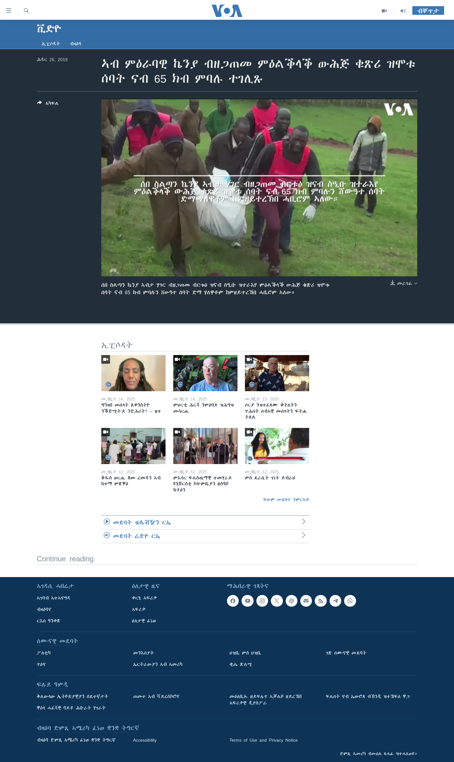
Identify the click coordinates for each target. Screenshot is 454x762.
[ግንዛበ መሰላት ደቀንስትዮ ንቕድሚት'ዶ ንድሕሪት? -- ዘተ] (133, 373)
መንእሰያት (143, 653)
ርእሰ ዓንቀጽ (49, 621)
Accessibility (145, 740)
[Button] (48, 104)
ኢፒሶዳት (51, 44)
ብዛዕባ (75, 44)
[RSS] (320, 601)
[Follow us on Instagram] (262, 601)
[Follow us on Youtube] (247, 601)
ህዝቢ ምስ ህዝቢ (245, 653)
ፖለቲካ (44, 653)
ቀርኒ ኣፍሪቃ (144, 598)
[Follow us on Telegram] (335, 601)
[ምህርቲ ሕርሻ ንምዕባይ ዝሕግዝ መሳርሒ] (205, 373)
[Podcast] (291, 601)
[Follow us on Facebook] (233, 601)
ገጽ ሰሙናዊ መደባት (346, 653)
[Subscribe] (306, 601)
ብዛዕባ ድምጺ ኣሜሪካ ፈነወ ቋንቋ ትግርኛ (76, 740)
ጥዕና (41, 664)
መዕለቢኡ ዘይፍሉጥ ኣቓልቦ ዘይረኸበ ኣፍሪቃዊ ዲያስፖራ (265, 700)
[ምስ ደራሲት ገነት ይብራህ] (277, 446)
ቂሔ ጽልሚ (240, 664)
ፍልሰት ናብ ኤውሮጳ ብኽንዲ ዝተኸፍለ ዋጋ (368, 696)
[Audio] (403, 10)
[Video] (384, 10)
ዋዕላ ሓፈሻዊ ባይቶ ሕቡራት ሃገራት (71, 708)
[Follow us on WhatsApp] (350, 601)
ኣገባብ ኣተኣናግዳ (53, 598)
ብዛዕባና (44, 609)
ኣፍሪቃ (138, 609)
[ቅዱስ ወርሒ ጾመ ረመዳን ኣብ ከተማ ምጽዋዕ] (133, 446)
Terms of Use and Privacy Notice (263, 740)
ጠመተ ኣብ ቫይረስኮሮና (156, 696)
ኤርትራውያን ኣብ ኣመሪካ (158, 664)
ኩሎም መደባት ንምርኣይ (286, 499)
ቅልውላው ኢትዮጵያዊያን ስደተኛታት (72, 696)
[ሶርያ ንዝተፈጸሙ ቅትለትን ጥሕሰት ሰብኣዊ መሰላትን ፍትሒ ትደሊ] (277, 373)
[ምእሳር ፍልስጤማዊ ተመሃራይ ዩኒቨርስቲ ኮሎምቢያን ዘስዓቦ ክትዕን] (205, 446)
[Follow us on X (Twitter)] (277, 601)
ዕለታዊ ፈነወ (144, 621)
